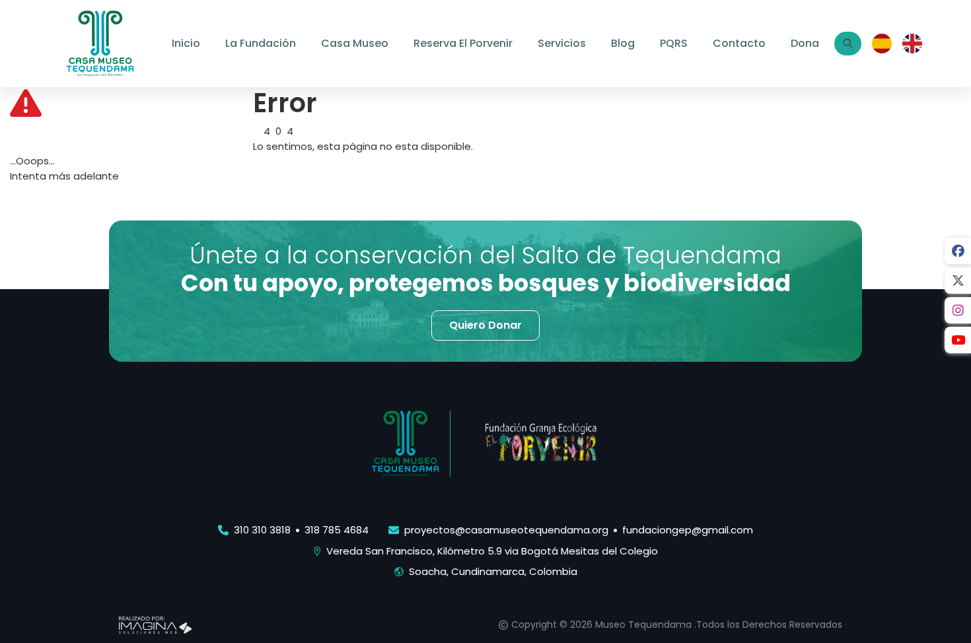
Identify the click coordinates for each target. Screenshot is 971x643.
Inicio (186, 43)
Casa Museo (354, 43)
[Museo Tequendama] (100, 43)
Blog (623, 43)
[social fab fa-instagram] (958, 310)
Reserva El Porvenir (463, 43)
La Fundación (260, 43)
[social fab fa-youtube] (958, 340)
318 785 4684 (337, 530)
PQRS (674, 43)
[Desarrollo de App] (155, 624)
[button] (485, 325)
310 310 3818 (262, 530)
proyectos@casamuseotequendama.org (506, 530)
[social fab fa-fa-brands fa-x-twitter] (958, 280)
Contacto (739, 43)
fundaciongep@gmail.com (687, 530)
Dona (805, 43)
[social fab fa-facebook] (958, 251)
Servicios (562, 43)
